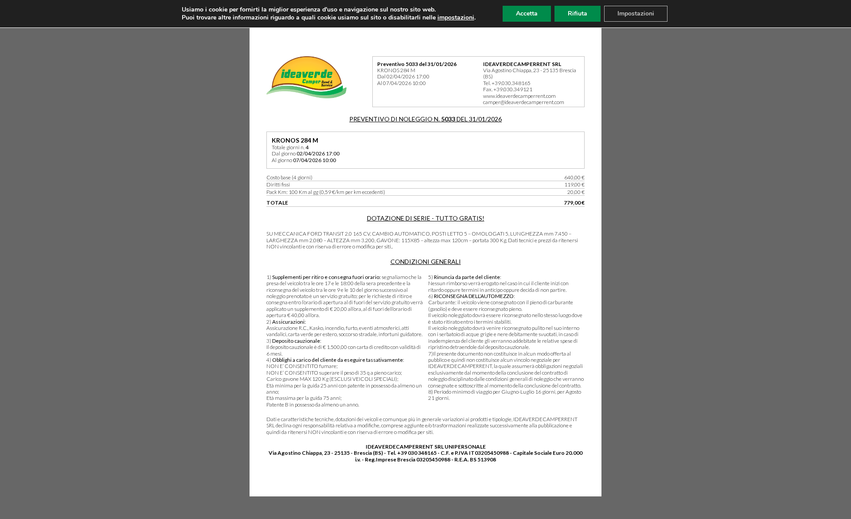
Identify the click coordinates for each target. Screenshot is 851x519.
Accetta (527, 13)
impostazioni (455, 18)
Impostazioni (635, 13)
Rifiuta (577, 13)
